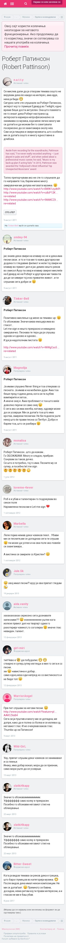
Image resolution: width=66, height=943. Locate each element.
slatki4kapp (21, 785)
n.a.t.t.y (18, 80)
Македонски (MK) (11, 929)
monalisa (20, 440)
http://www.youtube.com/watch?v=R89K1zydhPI (32, 188)
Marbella (20, 523)
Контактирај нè (47, 929)
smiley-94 (20, 237)
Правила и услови (36, 933)
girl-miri (19, 648)
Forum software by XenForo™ (16, 939)
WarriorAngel (23, 696)
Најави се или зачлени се (46, 2)
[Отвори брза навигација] (62, 17)
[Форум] (12, 3)
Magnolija (20, 367)
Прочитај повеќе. (16, 46)
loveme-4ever (23, 487)
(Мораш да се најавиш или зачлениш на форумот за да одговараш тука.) (32, 911)
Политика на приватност (16, 936)
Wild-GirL (20, 746)
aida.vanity (21, 604)
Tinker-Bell (13, 225)
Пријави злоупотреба (14, 933)
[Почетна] (5, 3)
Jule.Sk (19, 571)
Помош (60, 929)
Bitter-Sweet (22, 864)
